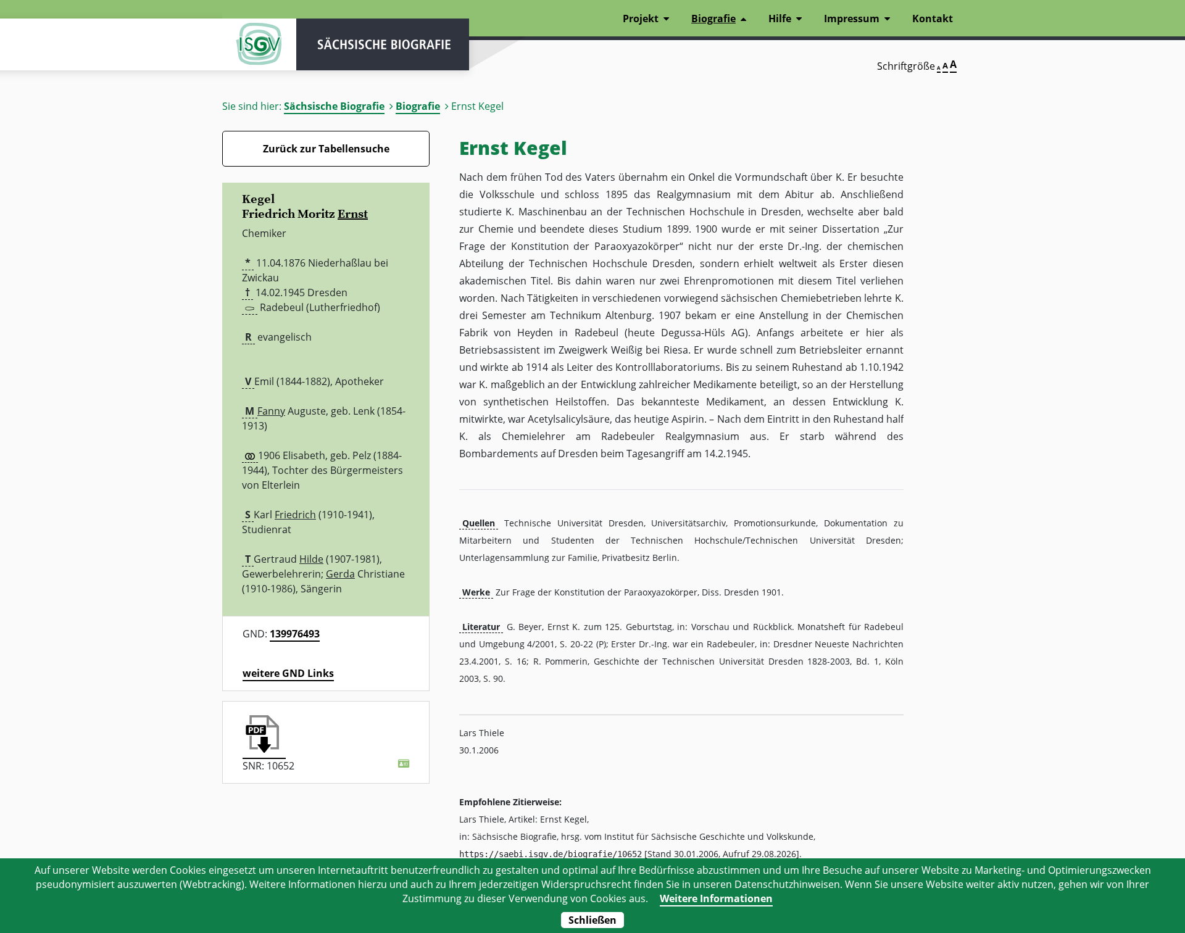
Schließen (592, 920)
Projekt (641, 18)
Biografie (418, 106)
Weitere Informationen (716, 898)
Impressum (851, 18)
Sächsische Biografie (334, 106)
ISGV (259, 44)
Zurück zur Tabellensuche (326, 149)
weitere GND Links (288, 673)
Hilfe (779, 18)
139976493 (295, 634)
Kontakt (932, 18)
